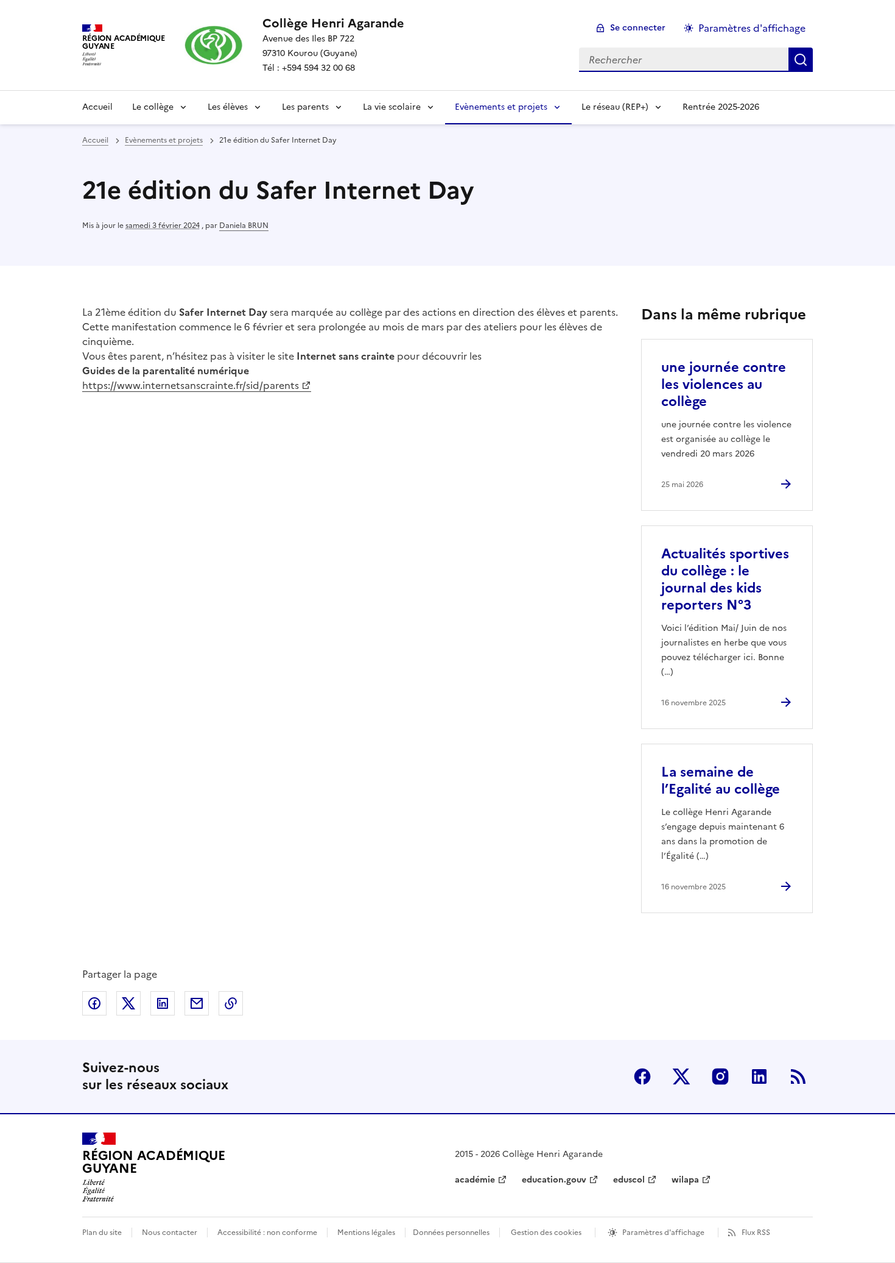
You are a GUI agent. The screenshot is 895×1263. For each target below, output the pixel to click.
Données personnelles (451, 1232)
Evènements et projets (501, 107)
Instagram (720, 1076)
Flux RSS (756, 1232)
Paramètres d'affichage (752, 28)
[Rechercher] (800, 60)
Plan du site (102, 1232)
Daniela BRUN (243, 225)
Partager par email (196, 1003)
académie (475, 1179)
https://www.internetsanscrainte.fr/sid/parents (190, 385)
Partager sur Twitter (128, 1003)
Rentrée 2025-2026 (721, 107)
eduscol (629, 1179)
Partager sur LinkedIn (162, 1003)
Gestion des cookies (546, 1232)
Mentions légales (366, 1232)
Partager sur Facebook (94, 1003)
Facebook (642, 1076)
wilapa (685, 1179)
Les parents (305, 107)
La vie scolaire (392, 107)
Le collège (153, 107)
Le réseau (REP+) (614, 107)
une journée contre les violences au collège (723, 384)
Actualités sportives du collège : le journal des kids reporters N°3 (725, 579)
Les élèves (228, 107)
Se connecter (637, 27)
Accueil (97, 107)
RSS (798, 1076)
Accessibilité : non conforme (267, 1232)
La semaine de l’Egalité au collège (720, 780)
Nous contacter (169, 1232)
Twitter (681, 1076)
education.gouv (554, 1179)
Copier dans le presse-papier (231, 1003)
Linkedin (759, 1076)
